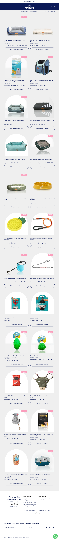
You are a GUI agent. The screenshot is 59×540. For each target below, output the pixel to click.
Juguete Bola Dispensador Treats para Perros (41, 355)
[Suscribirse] (29, 527)
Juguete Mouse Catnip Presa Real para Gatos (15, 434)
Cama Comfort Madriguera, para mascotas (14, 159)
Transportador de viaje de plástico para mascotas (40, 475)
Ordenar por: (24, 11)
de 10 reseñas (14, 506)
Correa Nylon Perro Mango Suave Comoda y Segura (41, 239)
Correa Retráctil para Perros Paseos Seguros (15, 278)
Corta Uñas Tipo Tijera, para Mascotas (13, 317)
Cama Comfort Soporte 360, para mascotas (41, 159)
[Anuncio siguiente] (56, 1)
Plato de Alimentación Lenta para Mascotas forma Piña (15, 239)
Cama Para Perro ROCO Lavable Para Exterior (42, 120)
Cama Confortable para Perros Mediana (14, 120)
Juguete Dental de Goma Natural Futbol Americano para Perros (14, 356)
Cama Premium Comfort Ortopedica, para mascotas (14, 41)
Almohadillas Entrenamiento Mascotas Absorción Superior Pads (14, 81)
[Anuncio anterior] (3, 1)
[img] (14, 504)
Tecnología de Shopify (24, 537)
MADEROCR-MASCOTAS (13, 537)
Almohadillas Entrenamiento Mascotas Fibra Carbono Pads (41, 435)
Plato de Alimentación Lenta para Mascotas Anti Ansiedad (42, 199)
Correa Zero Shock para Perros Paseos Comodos (42, 278)
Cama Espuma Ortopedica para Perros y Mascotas (40, 41)
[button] (3, 6)
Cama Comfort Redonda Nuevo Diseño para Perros (15, 199)
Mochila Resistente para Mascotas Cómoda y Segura (41, 81)
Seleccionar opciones (16, 49)
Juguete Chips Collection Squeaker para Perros (16, 395)
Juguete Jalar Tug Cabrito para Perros (39, 395)
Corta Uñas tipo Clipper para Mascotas (40, 317)
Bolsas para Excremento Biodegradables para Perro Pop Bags (15, 475)
